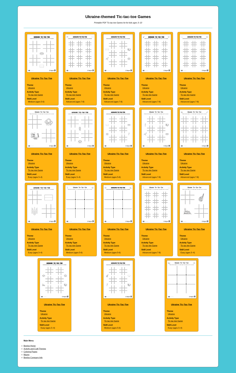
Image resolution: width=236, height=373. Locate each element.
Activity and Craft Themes (35, 349)
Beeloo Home (30, 346)
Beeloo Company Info (33, 358)
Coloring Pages (30, 352)
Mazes (26, 355)
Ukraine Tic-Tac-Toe (41, 78)
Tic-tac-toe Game (35, 95)
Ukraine (31, 88)
